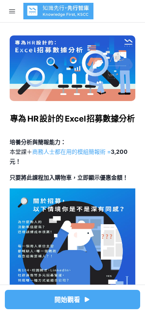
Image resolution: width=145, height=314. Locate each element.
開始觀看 (67, 299)
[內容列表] (12, 11)
